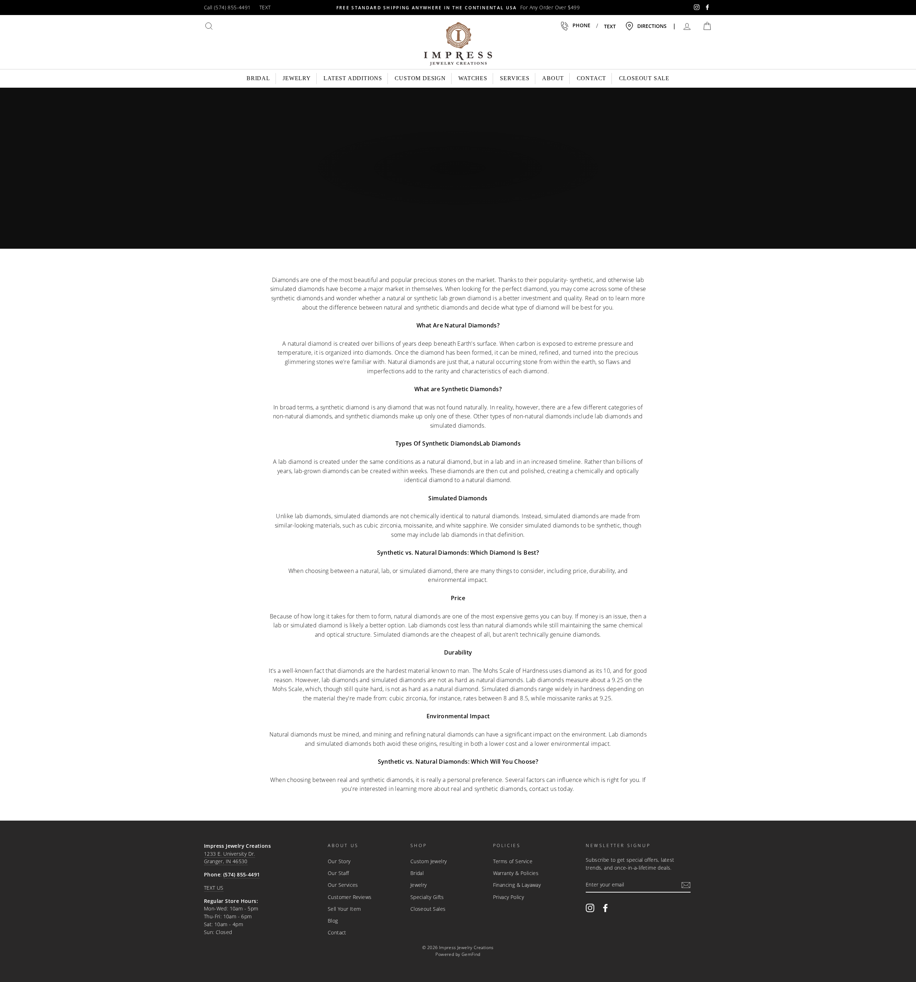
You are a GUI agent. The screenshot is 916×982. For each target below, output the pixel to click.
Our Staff (338, 873)
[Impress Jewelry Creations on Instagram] (590, 907)
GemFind (471, 954)
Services (514, 78)
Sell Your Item (344, 908)
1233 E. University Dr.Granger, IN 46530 (229, 857)
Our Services (343, 884)
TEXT (265, 7)
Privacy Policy (508, 897)
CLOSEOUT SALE (644, 78)
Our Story (339, 861)
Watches (472, 78)
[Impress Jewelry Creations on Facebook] (605, 907)
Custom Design (420, 78)
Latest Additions (352, 78)
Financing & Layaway (517, 884)
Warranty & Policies (516, 873)
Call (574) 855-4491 (227, 7)
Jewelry (297, 78)
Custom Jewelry (428, 861)
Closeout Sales (428, 908)
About (553, 78)
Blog (333, 920)
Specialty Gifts (427, 897)
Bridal (258, 78)
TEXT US (214, 887)
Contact (591, 78)
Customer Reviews (349, 897)
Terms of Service (512, 861)
